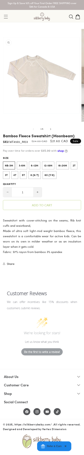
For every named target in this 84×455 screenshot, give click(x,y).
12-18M (48, 165)
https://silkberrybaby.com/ (33, 424)
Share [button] (10, 264)
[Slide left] (33, 129)
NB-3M (9, 165)
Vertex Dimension (54, 429)
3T (6, 175)
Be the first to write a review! (42, 352)
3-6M (22, 165)
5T (23, 175)
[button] (71, 16)
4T (14, 175)
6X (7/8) (50, 175)
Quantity (9, 184)
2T (74, 165)
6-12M (34, 165)
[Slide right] (50, 129)
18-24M (62, 165)
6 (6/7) (34, 175)
